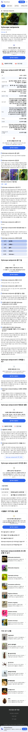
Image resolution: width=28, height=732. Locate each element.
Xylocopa (3, 32)
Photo (4, 22)
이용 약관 (14, 716)
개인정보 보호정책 (14, 713)
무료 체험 (22, 1)
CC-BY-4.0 (19, 22)
